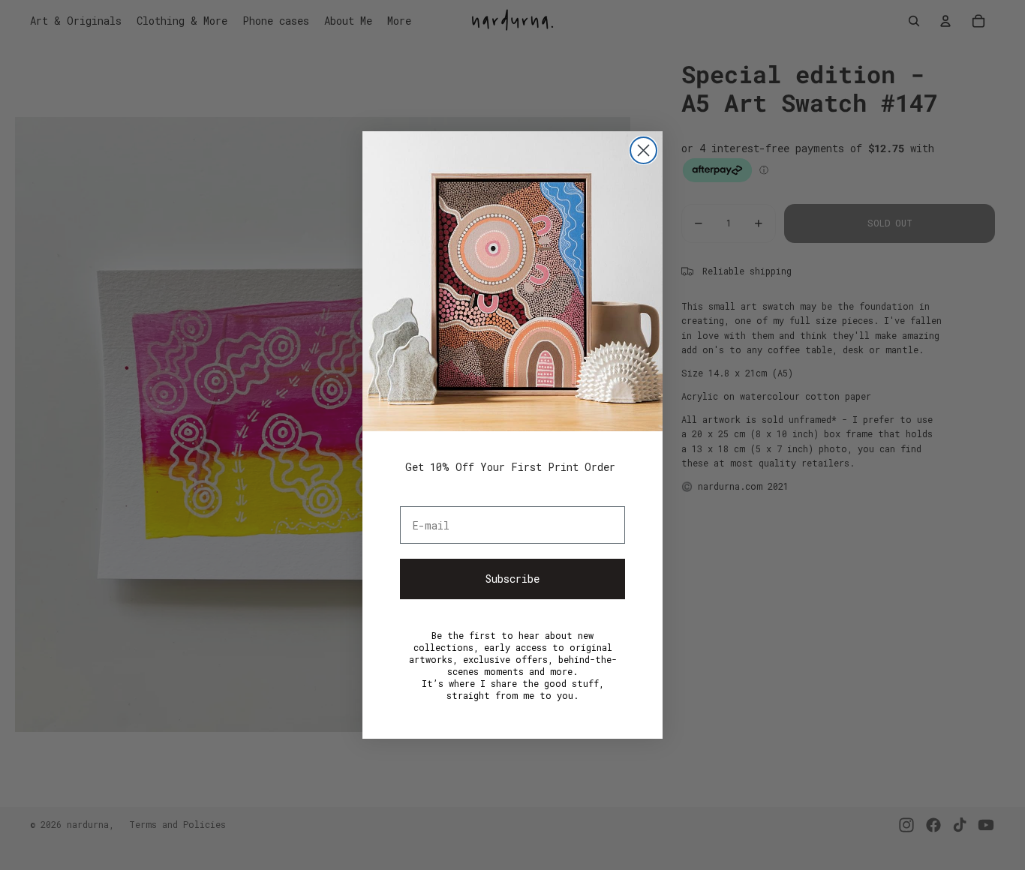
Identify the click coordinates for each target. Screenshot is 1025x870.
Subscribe (512, 579)
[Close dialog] (643, 150)
